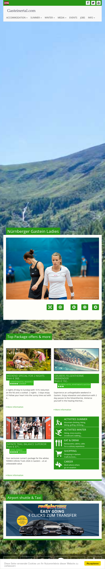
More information (15, 407)
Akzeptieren (93, 563)
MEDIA (61, 17)
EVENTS (73, 17)
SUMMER (35, 17)
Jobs (82, 17)
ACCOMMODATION (16, 17)
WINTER (49, 17)
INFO (91, 17)
